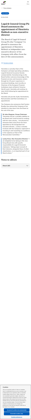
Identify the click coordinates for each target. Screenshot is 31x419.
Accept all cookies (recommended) (16, 410)
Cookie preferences (16, 417)
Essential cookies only (16, 413)
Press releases (7, 8)
